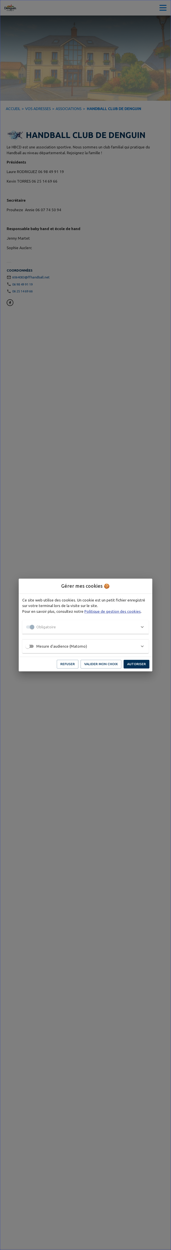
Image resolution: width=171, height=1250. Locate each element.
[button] (85, 627)
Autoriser (136, 664)
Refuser (67, 664)
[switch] (27, 646)
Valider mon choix (101, 664)
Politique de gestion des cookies (112, 611)
